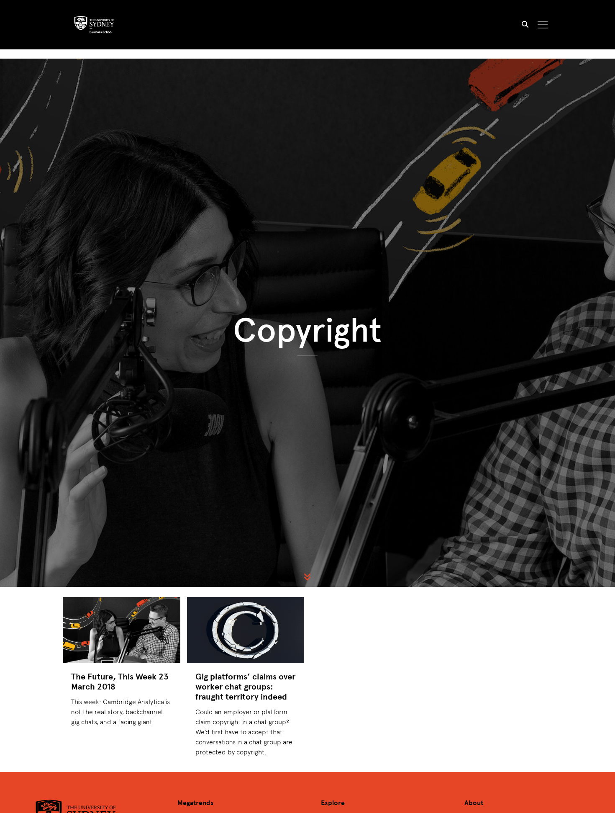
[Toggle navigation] (543, 25)
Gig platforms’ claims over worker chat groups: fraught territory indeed (245, 686)
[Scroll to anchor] (307, 577)
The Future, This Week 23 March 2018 (120, 681)
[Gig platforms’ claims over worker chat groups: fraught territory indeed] (246, 630)
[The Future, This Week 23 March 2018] (121, 630)
